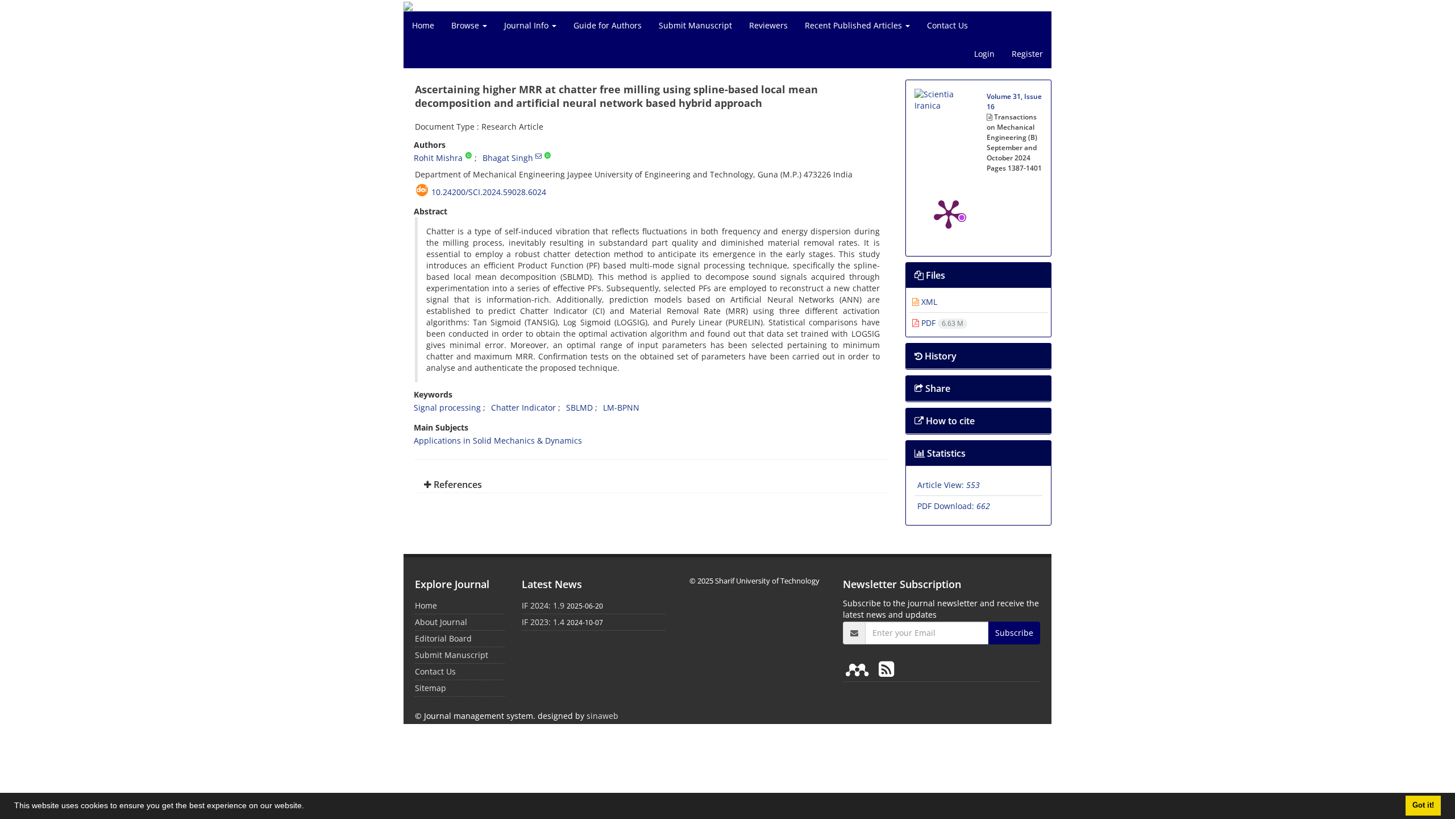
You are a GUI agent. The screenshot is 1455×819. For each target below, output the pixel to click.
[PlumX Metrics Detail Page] (948, 213)
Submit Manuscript (695, 25)
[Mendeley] (859, 668)
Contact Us (947, 25)
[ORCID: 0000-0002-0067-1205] (468, 156)
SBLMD (579, 407)
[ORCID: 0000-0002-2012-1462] (547, 156)
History (939, 356)
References (456, 484)
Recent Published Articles (854, 25)
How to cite (949, 421)
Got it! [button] (1423, 805)
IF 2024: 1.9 (543, 605)
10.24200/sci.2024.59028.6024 (488, 192)
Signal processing (447, 407)
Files (934, 275)
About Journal (441, 622)
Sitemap (430, 687)
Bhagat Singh (508, 157)
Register (1027, 53)
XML (928, 301)
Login (984, 53)
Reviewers (768, 25)
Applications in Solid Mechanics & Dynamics (498, 440)
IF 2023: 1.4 (543, 622)
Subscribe (1014, 632)
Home (423, 25)
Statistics (945, 453)
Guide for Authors (607, 25)
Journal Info (527, 25)
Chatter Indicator (523, 407)
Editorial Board (443, 638)
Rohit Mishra (438, 157)
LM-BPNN (621, 407)
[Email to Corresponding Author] (538, 156)
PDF (941, 322)
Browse (466, 25)
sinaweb (602, 715)
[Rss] (886, 668)
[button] (308, 807)
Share (936, 388)
